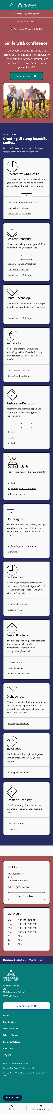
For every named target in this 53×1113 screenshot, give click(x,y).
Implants (12, 443)
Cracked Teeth (15, 610)
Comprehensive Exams (18, 208)
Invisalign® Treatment (18, 723)
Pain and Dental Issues (18, 673)
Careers (36, 1073)
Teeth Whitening (16, 823)
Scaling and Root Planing (19, 376)
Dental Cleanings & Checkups (22, 202)
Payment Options (11, 1042)
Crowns (11, 437)
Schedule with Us (26, 76)
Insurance (8, 1048)
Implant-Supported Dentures (22, 488)
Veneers (11, 829)
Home (6, 1015)
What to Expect (10, 1035)
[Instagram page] (10, 1056)
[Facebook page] (5, 1056)
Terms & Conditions (23, 1073)
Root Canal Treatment (18, 604)
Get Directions (26, 896)
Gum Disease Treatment (19, 370)
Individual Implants (17, 494)
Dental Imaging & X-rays (19, 213)
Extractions (13, 551)
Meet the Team (10, 1028)
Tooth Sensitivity (16, 668)
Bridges (11, 432)
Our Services (9, 1022)
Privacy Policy (8, 1073)
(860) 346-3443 (30, 21)
